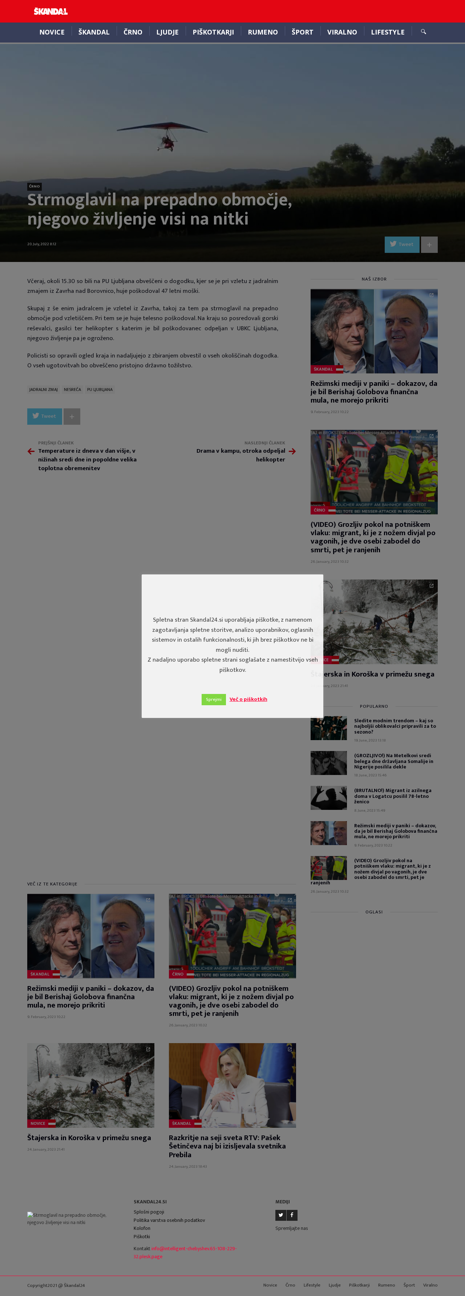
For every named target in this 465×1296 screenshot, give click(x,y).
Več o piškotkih (248, 699)
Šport (303, 32)
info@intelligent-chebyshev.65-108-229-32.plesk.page (185, 1252)
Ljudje (167, 32)
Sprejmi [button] (214, 699)
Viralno (342, 32)
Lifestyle (388, 32)
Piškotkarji (213, 32)
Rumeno (263, 32)
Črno (133, 32)
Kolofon (142, 1228)
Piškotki (142, 1236)
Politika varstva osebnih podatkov (169, 1220)
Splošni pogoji (149, 1212)
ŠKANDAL (94, 32)
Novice (52, 32)
